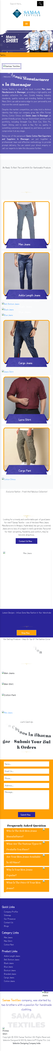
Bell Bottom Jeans (29, 301)
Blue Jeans (25, 312)
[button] (4, 41)
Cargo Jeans (25, 363)
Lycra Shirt (25, 419)
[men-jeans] (26, 557)
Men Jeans (24, 244)
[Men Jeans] (26, 223)
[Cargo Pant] (26, 450)
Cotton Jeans (9, 980)
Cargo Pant (25, 470)
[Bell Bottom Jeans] (10, 303)
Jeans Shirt (25, 368)
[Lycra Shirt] (26, 399)
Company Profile (10, 911)
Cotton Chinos (26, 476)
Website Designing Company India (26, 1043)
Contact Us (8, 922)
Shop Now (25, 632)
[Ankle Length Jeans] (26, 274)
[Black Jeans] (8, 308)
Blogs (6, 925)
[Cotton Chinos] (9, 478)
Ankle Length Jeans (29, 295)
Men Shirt (26, 688)
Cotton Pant (26, 699)
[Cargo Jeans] (26, 342)
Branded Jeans (9, 973)
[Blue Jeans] (7, 314)
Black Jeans (25, 306)
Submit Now (26, 814)
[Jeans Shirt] (8, 371)
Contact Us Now (26, 541)
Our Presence (9, 918)
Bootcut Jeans (9, 970)
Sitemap (7, 915)
